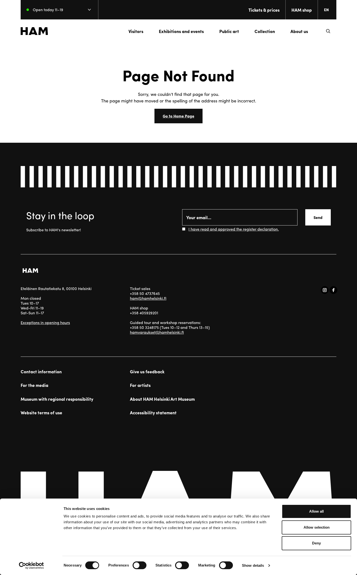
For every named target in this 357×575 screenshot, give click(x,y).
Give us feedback (147, 371)
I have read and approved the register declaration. (233, 229)
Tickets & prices (264, 10)
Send (318, 217)
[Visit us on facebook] (333, 290)
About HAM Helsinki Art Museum (162, 399)
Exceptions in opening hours (45, 322)
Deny (316, 543)
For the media (34, 385)
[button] (328, 31)
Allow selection (317, 527)
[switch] (139, 565)
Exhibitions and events (181, 31)
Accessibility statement (153, 412)
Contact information (41, 371)
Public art (229, 31)
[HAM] (34, 31)
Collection (265, 31)
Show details (253, 565)
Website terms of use (41, 412)
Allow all (316, 511)
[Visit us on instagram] (325, 290)
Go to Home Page (178, 116)
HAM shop (301, 10)
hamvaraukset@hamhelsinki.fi (157, 332)
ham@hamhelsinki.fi (148, 298)
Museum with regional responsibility (57, 399)
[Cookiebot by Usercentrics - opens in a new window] (31, 565)
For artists (140, 385)
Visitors (135, 31)
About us (299, 31)
